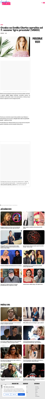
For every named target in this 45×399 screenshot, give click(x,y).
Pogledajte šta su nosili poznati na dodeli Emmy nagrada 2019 (32, 266)
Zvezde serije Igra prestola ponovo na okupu (11, 265)
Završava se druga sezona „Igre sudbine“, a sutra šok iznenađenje (11, 361)
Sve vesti (37, 388)
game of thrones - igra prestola (11, 205)
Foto (25, 389)
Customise (7, 394)
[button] (42, 3)
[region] (14, 391)
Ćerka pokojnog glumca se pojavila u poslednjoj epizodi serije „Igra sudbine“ (32, 342)
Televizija (26, 392)
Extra (36, 389)
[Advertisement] (22, 15)
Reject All (14, 394)
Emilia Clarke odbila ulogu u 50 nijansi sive (33, 284)
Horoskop (37, 396)
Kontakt (25, 386)
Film (25, 388)
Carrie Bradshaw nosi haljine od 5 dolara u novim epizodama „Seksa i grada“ (33, 361)
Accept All (21, 394)
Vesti (25, 393)
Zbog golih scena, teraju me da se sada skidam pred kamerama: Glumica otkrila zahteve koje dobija (10, 247)
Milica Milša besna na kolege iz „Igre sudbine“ (33, 322)
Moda (36, 392)
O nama (36, 386)
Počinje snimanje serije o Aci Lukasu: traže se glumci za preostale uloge (33, 380)
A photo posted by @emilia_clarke (9, 91)
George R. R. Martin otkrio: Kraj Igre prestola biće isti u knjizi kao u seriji (9, 285)
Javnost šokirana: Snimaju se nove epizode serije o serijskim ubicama (11, 323)
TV (35, 393)
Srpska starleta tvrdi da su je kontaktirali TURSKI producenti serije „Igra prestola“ (10, 228)
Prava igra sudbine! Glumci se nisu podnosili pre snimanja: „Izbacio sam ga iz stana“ (11, 342)
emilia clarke (3, 205)
